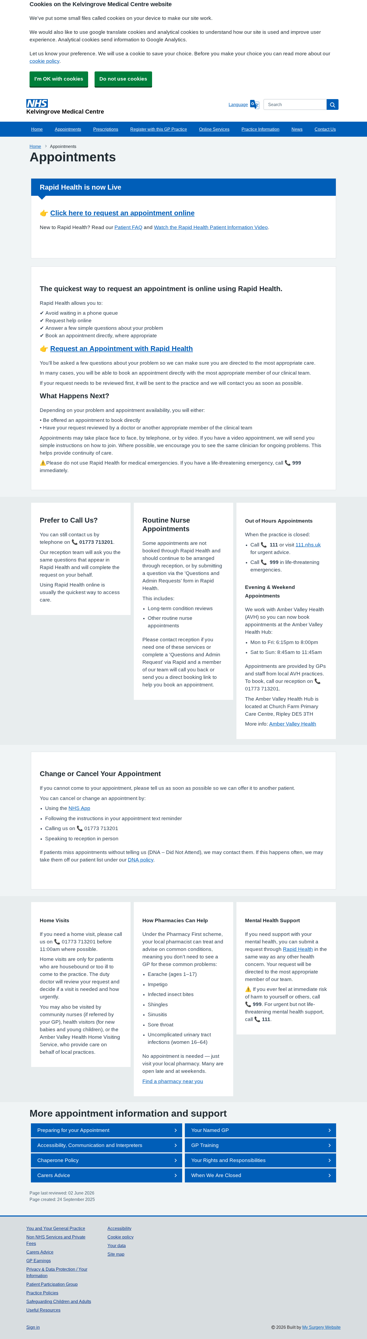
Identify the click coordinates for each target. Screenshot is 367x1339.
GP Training (205, 1145)
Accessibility (119, 1228)
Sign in (33, 1327)
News (297, 129)
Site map (115, 1254)
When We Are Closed (216, 1175)
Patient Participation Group (52, 1284)
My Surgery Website (321, 1327)
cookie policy (44, 61)
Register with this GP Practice (158, 129)
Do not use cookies (123, 78)
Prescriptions (105, 129)
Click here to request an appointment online (122, 212)
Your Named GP (210, 1130)
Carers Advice (53, 1175)
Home (37, 129)
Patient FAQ (128, 227)
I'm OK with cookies (58, 78)
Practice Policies (42, 1293)
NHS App (79, 808)
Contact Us (325, 129)
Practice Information (260, 129)
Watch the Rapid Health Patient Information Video (211, 227)
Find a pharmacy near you (172, 1081)
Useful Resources (43, 1310)
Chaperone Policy (58, 1160)
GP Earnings (38, 1260)
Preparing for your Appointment (73, 1130)
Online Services (214, 129)
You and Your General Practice (55, 1228)
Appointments (68, 129)
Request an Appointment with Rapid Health (121, 348)
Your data (116, 1245)
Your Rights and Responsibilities (228, 1160)
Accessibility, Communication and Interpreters (89, 1145)
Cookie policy (120, 1237)
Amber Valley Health (292, 723)
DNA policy (140, 859)
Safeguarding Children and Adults (58, 1301)
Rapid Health (298, 949)
